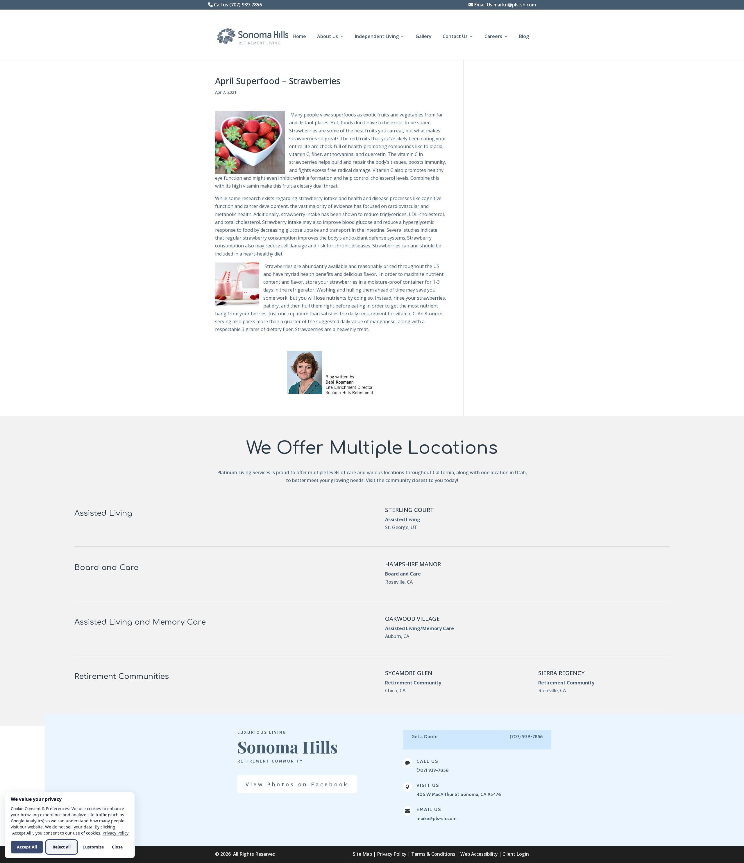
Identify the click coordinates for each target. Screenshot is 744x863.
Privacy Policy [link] (391, 854)
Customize (93, 847)
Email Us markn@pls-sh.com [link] (504, 4)
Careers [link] (493, 36)
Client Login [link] (515, 854)
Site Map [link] (362, 854)
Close (117, 847)
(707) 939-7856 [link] (432, 770)
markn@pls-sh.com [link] (436, 818)
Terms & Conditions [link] (433, 854)
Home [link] (299, 36)
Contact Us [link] (455, 36)
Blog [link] (524, 36)
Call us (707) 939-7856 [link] (237, 4)
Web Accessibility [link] (479, 854)
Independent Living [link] (377, 36)
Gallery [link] (424, 36)
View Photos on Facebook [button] (297, 784)
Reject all (62, 847)
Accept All (27, 847)
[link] (255, 36)
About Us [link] (327, 36)
